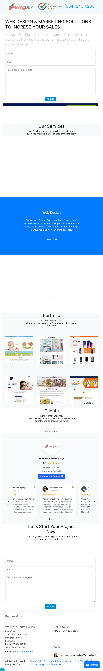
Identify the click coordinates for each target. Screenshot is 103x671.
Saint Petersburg (46, 661)
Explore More (13, 616)
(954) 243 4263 (79, 6)
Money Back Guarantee (49, 664)
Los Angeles (68, 661)
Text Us (93, 664)
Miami (58, 661)
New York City (82, 661)
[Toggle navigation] (96, 616)
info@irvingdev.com (23, 651)
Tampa (33, 661)
